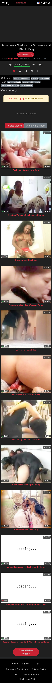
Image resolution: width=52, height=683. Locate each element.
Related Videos (14, 126)
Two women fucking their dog (26, 485)
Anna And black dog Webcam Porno (26, 305)
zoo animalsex (26, 85)
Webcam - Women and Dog (26, 170)
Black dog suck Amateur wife (26, 440)
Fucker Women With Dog (26, 530)
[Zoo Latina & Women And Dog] (26, 374)
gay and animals (14, 82)
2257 (15, 675)
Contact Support (31, 675)
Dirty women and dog (26, 350)
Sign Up (26, 663)
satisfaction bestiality (10, 85)
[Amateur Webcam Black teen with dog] (26, 194)
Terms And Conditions (17, 669)
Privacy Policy (39, 669)
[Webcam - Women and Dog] (26, 150)
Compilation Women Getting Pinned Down (26, 604)
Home (15, 663)
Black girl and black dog (26, 260)
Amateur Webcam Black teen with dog (26, 215)
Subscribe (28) (26, 54)
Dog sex (34, 78)
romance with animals (31, 82)
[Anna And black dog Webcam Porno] (26, 284)
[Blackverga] (23, 3)
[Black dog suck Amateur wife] (26, 419)
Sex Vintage (44, 78)
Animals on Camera (22, 78)
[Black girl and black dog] (26, 239)
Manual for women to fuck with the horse (26, 567)
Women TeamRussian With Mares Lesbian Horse (26, 642)
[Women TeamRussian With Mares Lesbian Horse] (26, 625)
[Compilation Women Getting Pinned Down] (26, 588)
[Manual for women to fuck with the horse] (26, 550)
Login (37, 663)
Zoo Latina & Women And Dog (26, 395)
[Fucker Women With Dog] (26, 509)
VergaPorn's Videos (35, 126)
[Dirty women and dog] (26, 329)
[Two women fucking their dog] (26, 464)
